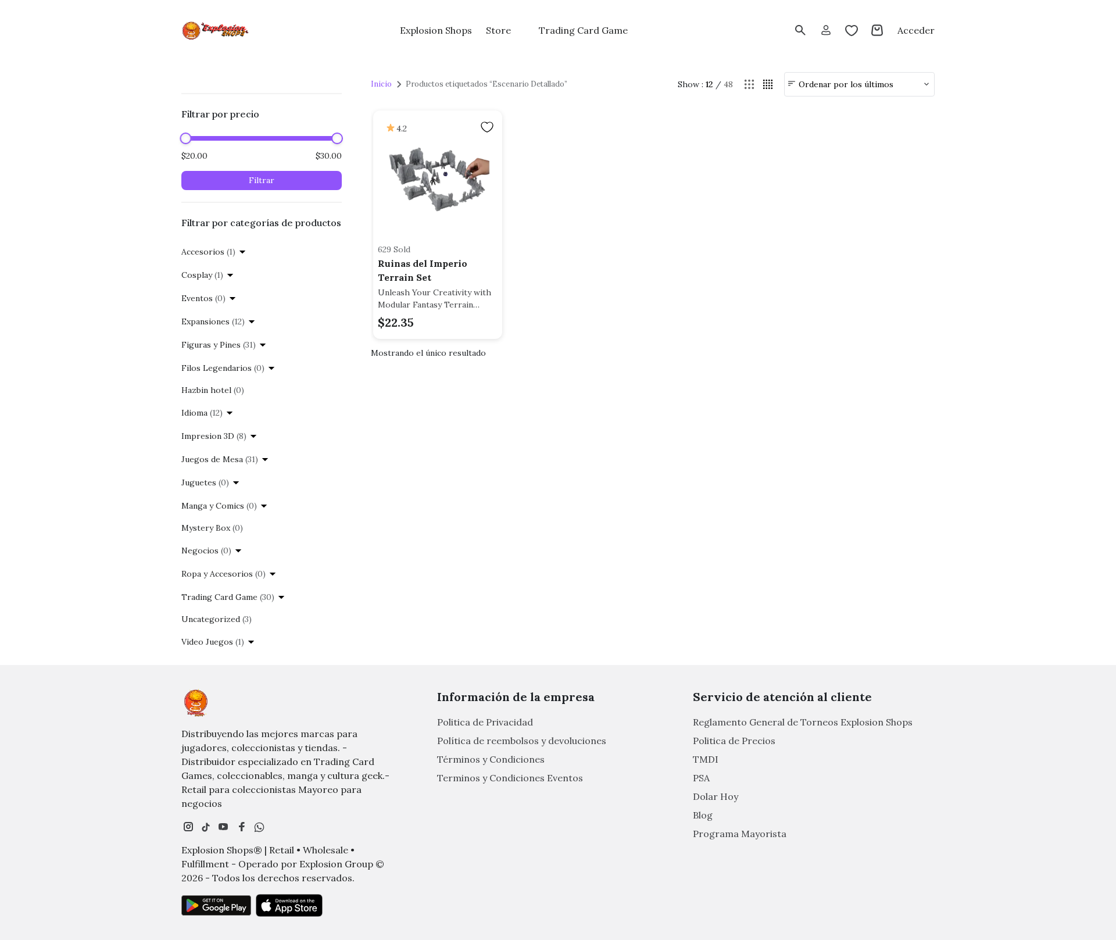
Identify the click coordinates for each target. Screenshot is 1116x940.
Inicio (381, 84)
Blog (703, 815)
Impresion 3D (213, 436)
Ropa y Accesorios (223, 574)
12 (709, 84)
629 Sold (394, 249)
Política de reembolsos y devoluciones (521, 740)
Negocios (206, 550)
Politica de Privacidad (485, 722)
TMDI (705, 759)
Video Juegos (212, 642)
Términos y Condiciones (491, 759)
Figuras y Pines (218, 344)
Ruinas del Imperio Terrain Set (422, 270)
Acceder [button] (916, 30)
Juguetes (205, 482)
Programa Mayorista (739, 833)
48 (728, 84)
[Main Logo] (216, 30)
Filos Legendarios (222, 368)
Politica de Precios (734, 740)
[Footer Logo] (195, 702)
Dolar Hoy (715, 796)
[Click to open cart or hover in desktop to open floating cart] (877, 30)
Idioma (202, 413)
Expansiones (213, 321)
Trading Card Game (227, 597)
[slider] (185, 138)
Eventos (203, 298)
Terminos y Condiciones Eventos (510, 778)
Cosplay (202, 275)
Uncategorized (216, 619)
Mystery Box (212, 528)
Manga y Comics (219, 506)
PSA (701, 778)
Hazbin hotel (212, 390)
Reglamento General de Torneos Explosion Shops (803, 722)
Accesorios (208, 251)
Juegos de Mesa (219, 459)
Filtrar (261, 180)
